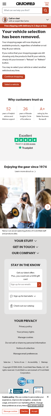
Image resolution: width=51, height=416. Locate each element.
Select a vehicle (11, 85)
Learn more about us (24, 171)
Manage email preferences (25, 354)
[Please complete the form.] (39, 284)
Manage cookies (25, 337)
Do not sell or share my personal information (25, 343)
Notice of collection (25, 348)
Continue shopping (13, 77)
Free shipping (25, 26)
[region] (25, 207)
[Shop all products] (4, 4)
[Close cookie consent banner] (48, 397)
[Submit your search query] (45, 10)
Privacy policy (25, 327)
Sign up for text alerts (23, 296)
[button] (47, 207)
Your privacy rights (25, 332)
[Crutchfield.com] (26, 4)
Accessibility (33, 362)
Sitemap (44, 362)
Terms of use (19, 362)
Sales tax (7, 362)
